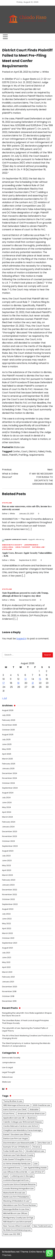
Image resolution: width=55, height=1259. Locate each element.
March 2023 (7, 875)
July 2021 (6, 952)
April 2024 (6, 812)
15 (40, 679)
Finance (36, 1147)
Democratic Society (12, 545)
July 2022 (6, 914)
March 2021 (7, 972)
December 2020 (9, 986)
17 (4, 683)
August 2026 (7, 710)
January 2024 (8, 826)
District (33, 451)
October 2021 (8, 938)
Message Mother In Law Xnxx (16, 1209)
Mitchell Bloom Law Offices (15, 1213)
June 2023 (7, 860)
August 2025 (7, 734)
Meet (5, 454)
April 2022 (6, 928)
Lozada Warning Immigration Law (18, 1188)
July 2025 (6, 739)
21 (33, 683)
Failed (41, 451)
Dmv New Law (44, 1143)
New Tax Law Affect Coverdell (16, 1226)
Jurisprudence (31, 545)
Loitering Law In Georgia (22, 1176)
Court (24, 451)
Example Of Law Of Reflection (16, 1147)
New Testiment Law (42, 1226)
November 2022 (9, 894)
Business (32, 1118)
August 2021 (7, 948)
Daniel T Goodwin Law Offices (16, 1134)
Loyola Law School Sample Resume (19, 1184)
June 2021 (6, 957)
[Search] (49, 37)
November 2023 (9, 836)
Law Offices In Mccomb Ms (15, 1172)
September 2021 (9, 943)
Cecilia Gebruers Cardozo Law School (20, 1126)
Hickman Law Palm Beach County (18, 1155)
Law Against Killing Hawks (35, 1167)
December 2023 (9, 831)
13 (26, 679)
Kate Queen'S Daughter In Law (17, 1159)
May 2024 (6, 807)
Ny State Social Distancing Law (17, 1230)
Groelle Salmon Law (35, 1151)
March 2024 (7, 817)
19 (18, 683)
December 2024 (9, 773)
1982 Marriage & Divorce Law (16, 1105)
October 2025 (8, 730)
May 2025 (6, 749)
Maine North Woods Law (14, 1192)
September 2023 (10, 846)
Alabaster (34, 1109)
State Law (19, 447)
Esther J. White (40, 71)
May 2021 (6, 962)
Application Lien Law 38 (13, 1118)
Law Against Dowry (11, 1167)
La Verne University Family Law (17, 1163)
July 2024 (6, 797)
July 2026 (6, 715)
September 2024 (10, 788)
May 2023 (6, 865)
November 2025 (9, 725)
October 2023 (8, 841)
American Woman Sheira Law (31, 1113)
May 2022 (6, 923)
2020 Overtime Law (41, 1105)
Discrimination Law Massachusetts (18, 1143)
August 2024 (7, 792)
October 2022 (8, 899)
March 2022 (7, 933)
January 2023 (8, 885)
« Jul (4, 698)
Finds (48, 451)
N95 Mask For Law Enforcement (17, 1222)
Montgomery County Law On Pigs (18, 1217)
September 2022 (10, 904)
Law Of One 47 (37, 1172)
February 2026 (8, 720)
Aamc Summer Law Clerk (14, 1109)
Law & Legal (7, 547)
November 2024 (9, 778)
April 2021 (6, 967)
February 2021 (8, 977)
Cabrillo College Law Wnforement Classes (22, 1122)
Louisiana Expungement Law (16, 1180)
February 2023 (8, 880)
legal (5, 1176)
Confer (16, 451)
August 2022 (7, 909)
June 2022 (7, 918)
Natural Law (38, 547)
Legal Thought (22, 547)
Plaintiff (13, 454)
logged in (21, 638)
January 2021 (8, 981)
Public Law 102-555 (11, 1234)
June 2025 (7, 744)
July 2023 (6, 855)
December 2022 (9, 889)
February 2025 (8, 763)
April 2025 (6, 754)
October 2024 (8, 783)
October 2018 (8, 996)
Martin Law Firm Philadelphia (16, 1197)
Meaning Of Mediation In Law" (16, 1201)
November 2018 (9, 991)
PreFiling (23, 454)
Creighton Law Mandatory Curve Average (22, 1130)
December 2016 (9, 1001)
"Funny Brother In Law (12, 1101)
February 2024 (8, 822)
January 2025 (8, 768)
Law (36, 1163)
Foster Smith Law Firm (13, 1151)
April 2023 (6, 870)
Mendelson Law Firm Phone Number (19, 1205)
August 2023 (7, 851)
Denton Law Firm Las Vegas (15, 1138)
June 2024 (7, 802)
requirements (36, 454)
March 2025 (7, 759)
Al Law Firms (8, 1113)
